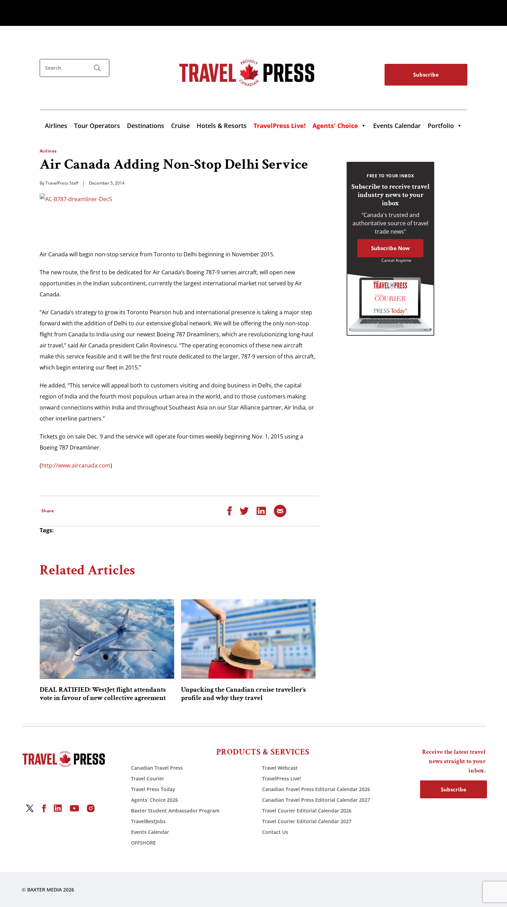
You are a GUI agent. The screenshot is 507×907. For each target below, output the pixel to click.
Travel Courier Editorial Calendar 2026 (306, 810)
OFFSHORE (143, 842)
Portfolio (441, 125)
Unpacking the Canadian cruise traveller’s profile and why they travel (243, 694)
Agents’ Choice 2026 (154, 800)
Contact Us (275, 832)
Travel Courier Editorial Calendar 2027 (306, 821)
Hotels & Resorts (222, 125)
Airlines (56, 125)
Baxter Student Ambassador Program (175, 810)
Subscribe (426, 74)
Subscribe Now (390, 248)
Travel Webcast (280, 768)
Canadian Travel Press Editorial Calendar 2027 (316, 800)
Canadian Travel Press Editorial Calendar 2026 (316, 789)
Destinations (145, 125)
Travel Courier (147, 778)
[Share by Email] (280, 510)
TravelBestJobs (148, 821)
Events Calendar (397, 125)
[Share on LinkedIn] (261, 510)
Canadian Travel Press (157, 768)
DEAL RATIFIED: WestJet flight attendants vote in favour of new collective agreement (103, 694)
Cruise (180, 125)
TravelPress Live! (281, 778)
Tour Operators (97, 125)
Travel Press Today (153, 789)
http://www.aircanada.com (75, 465)
